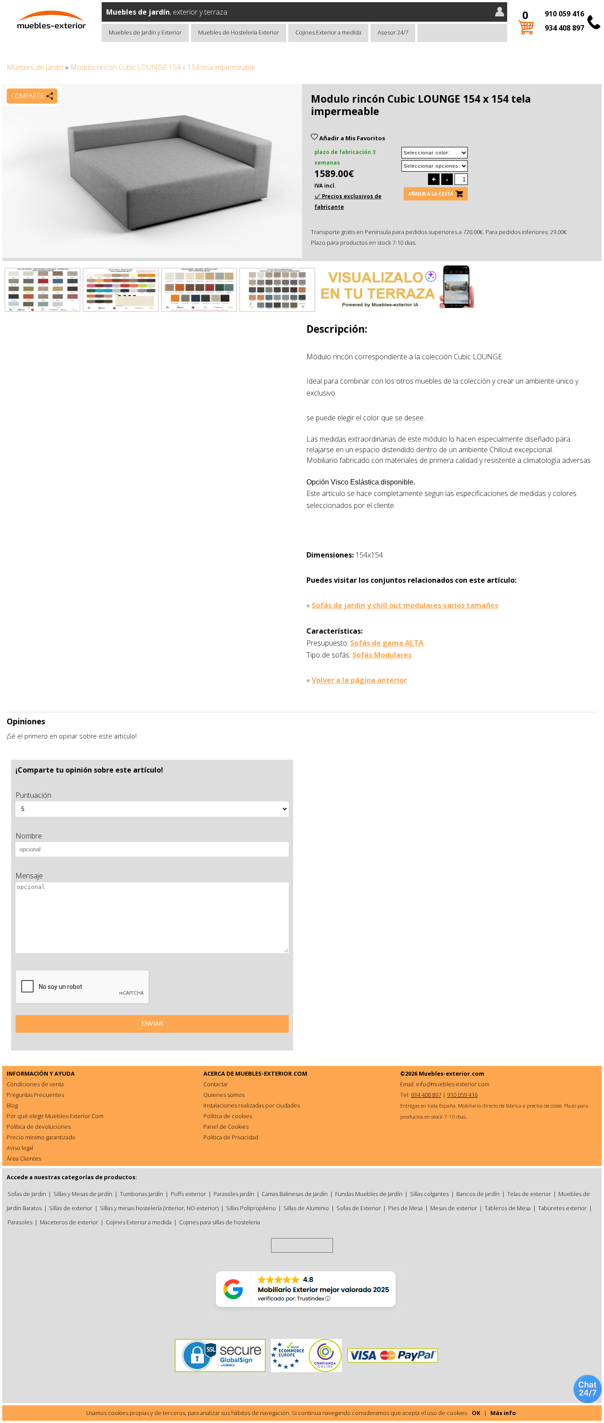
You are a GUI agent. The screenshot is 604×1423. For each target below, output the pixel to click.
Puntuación (33, 795)
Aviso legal (20, 1148)
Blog (12, 1105)
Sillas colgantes (429, 1194)
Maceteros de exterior (69, 1222)
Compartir (27, 96)
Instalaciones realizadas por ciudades (251, 1105)
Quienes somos (224, 1095)
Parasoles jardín (234, 1194)
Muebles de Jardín (35, 67)
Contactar (215, 1084)
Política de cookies (227, 1116)
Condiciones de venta (35, 1084)
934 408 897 (564, 28)
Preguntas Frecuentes (35, 1095)
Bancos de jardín (478, 1194)
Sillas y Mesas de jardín (83, 1194)
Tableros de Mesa (508, 1208)
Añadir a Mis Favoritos (351, 138)
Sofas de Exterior (358, 1208)
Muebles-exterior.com (451, 1073)
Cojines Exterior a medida (328, 32)
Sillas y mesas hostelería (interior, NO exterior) (159, 1208)
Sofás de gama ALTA (387, 643)
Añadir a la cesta (430, 194)
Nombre (28, 836)
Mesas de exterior (453, 1208)
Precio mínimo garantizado (41, 1137)
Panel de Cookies (225, 1127)
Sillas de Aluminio (306, 1208)
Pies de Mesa (405, 1208)
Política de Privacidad (230, 1137)
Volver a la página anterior (359, 680)
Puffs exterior (188, 1194)
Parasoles (20, 1222)
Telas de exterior (529, 1194)
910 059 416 (564, 14)
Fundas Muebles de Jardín (368, 1194)
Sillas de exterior (70, 1208)
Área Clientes (24, 1158)
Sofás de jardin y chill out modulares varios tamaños (405, 605)
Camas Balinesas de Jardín (295, 1194)
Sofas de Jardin (27, 1194)
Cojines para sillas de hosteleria (219, 1222)
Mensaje (29, 876)
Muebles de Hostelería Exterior (238, 32)
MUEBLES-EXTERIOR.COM (271, 1073)
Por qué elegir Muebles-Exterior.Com (55, 1116)
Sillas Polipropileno (251, 1208)
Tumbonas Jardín (141, 1194)
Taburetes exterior (562, 1208)
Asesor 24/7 (393, 32)
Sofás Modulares (382, 655)
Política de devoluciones (39, 1127)
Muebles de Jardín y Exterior (145, 32)
